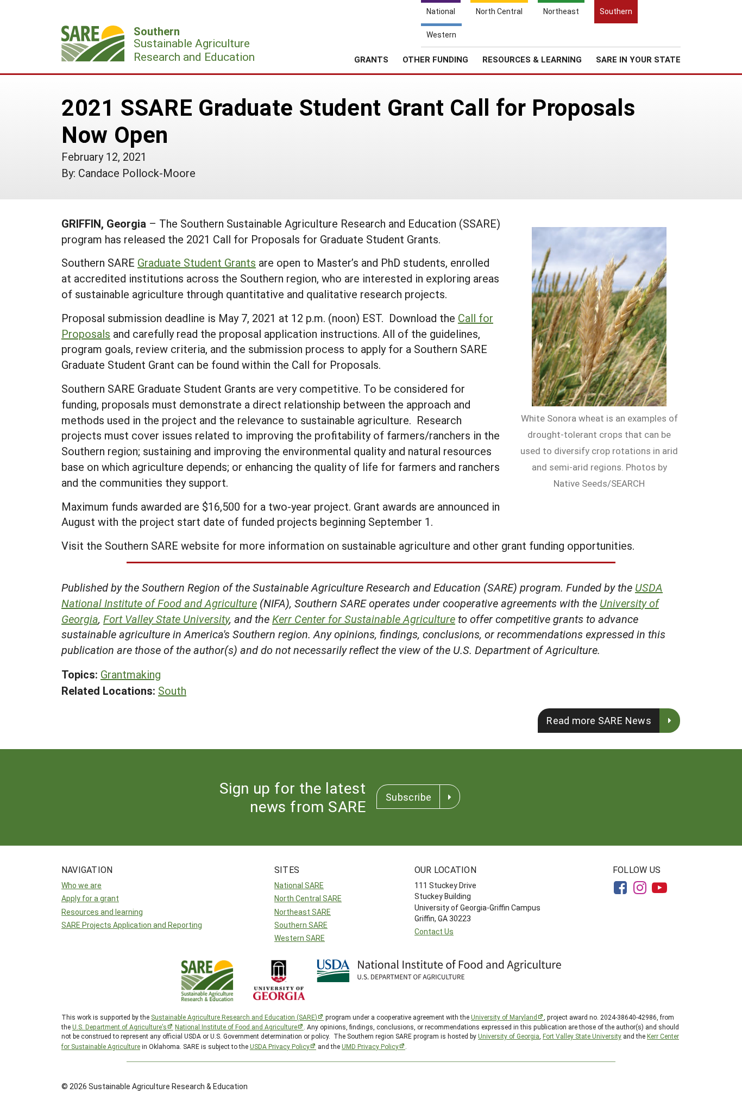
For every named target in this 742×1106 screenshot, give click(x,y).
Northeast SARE (302, 912)
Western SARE (299, 938)
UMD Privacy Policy (370, 1046)
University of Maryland (504, 1017)
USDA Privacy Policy (280, 1046)
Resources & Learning (532, 59)
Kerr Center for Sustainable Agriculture (363, 619)
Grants (371, 59)
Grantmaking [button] (130, 674)
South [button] (172, 690)
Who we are (81, 885)
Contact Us (434, 931)
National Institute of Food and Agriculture (236, 1026)
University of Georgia (508, 1036)
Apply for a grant (90, 898)
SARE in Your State (638, 59)
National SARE (299, 885)
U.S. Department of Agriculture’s (119, 1026)
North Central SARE (308, 898)
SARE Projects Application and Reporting (131, 925)
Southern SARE (301, 925)
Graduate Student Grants (196, 262)
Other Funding (435, 59)
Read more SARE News (598, 720)
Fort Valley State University (166, 619)
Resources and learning (102, 912)
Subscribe (408, 796)
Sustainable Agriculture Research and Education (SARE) (234, 1017)
